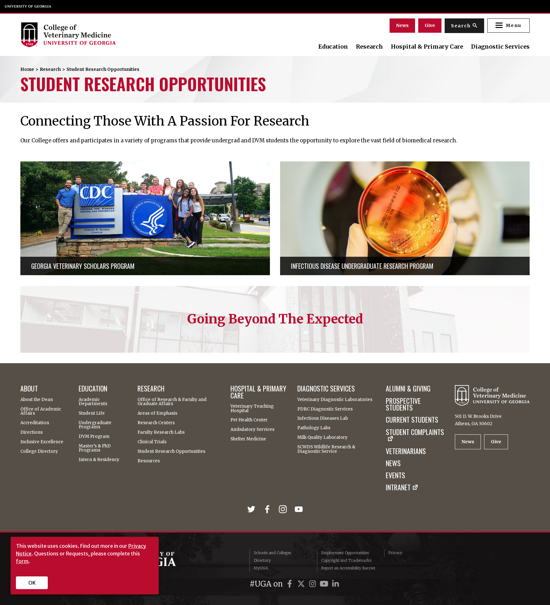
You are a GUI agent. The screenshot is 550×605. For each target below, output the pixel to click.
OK (32, 583)
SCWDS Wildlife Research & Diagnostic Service (326, 449)
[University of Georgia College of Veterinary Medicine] (97, 35)
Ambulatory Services (252, 429)
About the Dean (36, 400)
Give (430, 25)
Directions (31, 432)
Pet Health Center (249, 420)
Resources (149, 461)
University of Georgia (28, 6)
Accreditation (34, 423)
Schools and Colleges (272, 552)
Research (369, 47)
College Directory (39, 451)
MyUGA (261, 568)
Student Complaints (415, 433)
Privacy (395, 552)
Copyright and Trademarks (346, 560)
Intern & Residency (99, 460)
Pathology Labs (313, 428)
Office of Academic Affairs (40, 411)
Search (461, 26)
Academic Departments (93, 402)
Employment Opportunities (345, 552)
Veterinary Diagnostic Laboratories (334, 400)
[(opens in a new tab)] (253, 509)
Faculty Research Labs (161, 432)
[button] (508, 25)
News (402, 25)
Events (395, 475)
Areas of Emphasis (157, 413)
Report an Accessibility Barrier (348, 568)
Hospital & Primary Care (427, 47)
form (22, 561)
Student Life (92, 413)
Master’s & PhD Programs (95, 448)
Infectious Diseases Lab (322, 418)
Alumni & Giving (408, 388)
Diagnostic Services (500, 47)
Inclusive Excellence (41, 442)
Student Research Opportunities (171, 451)
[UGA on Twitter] (302, 584)
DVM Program (94, 436)
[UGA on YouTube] (325, 584)
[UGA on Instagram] (313, 584)
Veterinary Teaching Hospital (252, 408)
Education (333, 47)
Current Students (412, 419)
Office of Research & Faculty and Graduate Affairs (172, 402)
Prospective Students (403, 404)
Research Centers (156, 423)
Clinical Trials (152, 442)
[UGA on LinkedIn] (335, 584)
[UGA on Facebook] (290, 584)
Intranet (398, 487)
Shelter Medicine (248, 439)
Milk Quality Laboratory (322, 437)
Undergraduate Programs (95, 425)
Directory (262, 560)
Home (27, 69)
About (29, 388)
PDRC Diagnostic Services (325, 409)
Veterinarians (406, 451)
